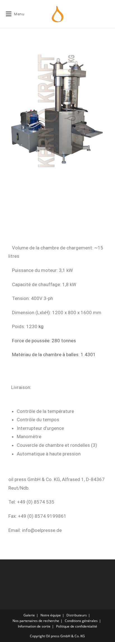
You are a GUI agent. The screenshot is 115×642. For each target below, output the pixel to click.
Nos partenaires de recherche (36, 620)
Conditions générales (81, 620)
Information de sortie (34, 626)
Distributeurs (76, 615)
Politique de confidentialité (76, 626)
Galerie (29, 615)
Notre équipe (50, 615)
